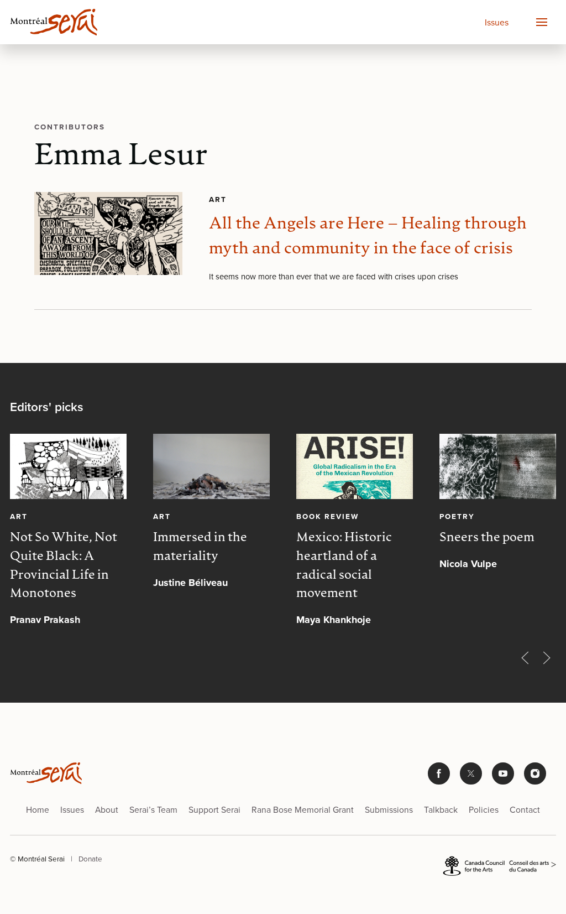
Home (37, 809)
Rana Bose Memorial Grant (302, 809)
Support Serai (214, 809)
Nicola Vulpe (468, 564)
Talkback (441, 809)
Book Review (327, 516)
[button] (541, 22)
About (106, 809)
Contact (525, 809)
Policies (484, 809)
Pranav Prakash (45, 619)
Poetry (457, 516)
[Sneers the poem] (497, 466)
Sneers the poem (486, 538)
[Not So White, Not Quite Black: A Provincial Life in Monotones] (68, 466)
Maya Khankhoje (333, 619)
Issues (497, 22)
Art (218, 199)
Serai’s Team (153, 809)
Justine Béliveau (190, 582)
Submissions (389, 809)
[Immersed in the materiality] (211, 466)
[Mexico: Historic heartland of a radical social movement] (354, 466)
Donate (90, 858)
